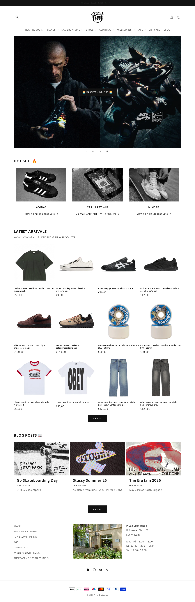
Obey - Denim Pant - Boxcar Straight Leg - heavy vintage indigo (116, 403)
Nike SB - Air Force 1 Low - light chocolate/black (30, 346)
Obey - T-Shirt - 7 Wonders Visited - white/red (31, 403)
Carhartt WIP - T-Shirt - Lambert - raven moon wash (34, 289)
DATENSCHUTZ (22, 547)
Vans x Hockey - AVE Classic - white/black (70, 289)
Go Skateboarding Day (37, 480)
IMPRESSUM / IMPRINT (26, 536)
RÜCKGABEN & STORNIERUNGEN (32, 558)
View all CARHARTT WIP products (96, 213)
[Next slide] (100, 151)
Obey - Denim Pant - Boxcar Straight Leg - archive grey (158, 403)
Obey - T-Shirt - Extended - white (72, 402)
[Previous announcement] (14, 3)
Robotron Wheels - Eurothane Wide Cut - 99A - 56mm (160, 346)
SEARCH (18, 525)
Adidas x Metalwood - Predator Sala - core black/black (159, 289)
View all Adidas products (40, 213)
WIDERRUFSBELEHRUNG (27, 552)
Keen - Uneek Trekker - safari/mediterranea (67, 346)
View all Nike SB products (152, 213)
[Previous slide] (87, 151)
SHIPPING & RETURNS (25, 531)
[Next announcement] (180, 3)
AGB (16, 541)
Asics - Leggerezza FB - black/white (115, 288)
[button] (17, 17)
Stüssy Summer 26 (90, 480)
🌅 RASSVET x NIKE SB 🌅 (97, 92)
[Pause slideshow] (108, 151)
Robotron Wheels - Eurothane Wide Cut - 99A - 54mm (118, 346)
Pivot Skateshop (101, 595)
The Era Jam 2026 (145, 480)
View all (97, 418)
